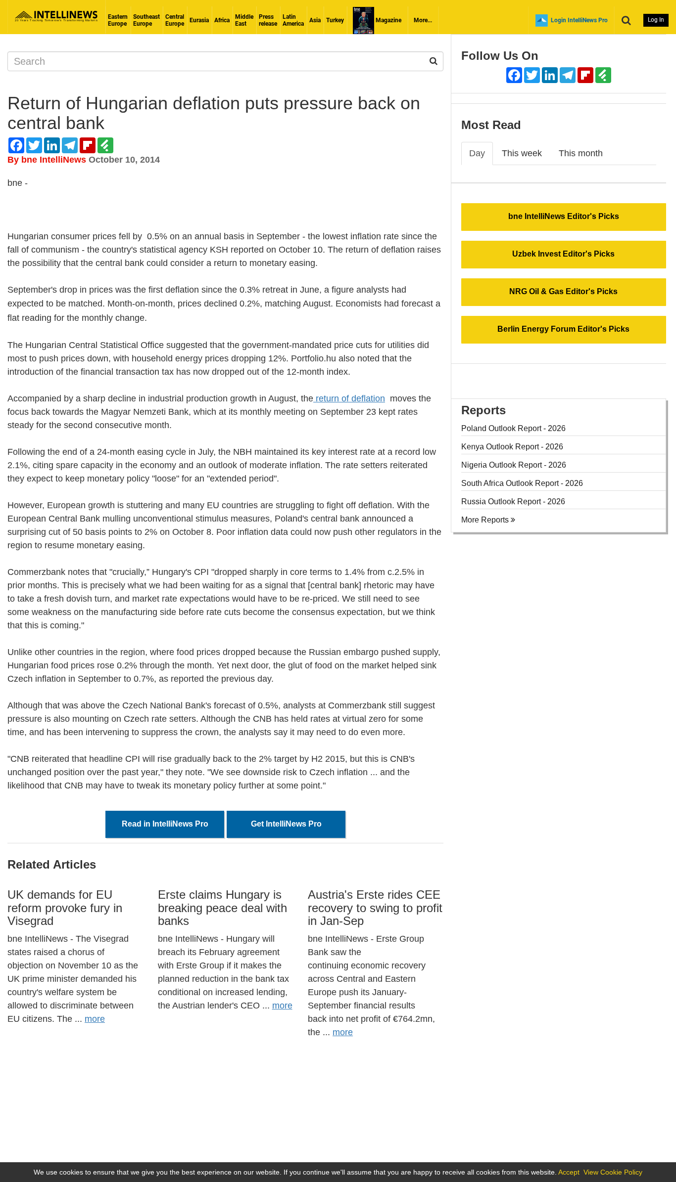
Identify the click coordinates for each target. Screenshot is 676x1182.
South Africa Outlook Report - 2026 (522, 483)
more (95, 1019)
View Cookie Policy (612, 1172)
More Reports (486, 520)
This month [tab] (581, 153)
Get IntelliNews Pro (286, 824)
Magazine (387, 20)
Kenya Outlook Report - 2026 (512, 446)
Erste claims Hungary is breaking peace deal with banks (222, 907)
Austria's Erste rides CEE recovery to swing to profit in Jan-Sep (375, 907)
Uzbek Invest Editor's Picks (563, 254)
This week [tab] (522, 153)
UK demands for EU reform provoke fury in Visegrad (64, 907)
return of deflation (349, 398)
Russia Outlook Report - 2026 (513, 501)
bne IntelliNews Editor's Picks (563, 216)
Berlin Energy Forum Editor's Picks (563, 329)
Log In (656, 19)
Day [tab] (477, 153)
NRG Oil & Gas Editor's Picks (563, 291)
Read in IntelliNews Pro (165, 824)
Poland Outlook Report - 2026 (513, 428)
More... (423, 20)
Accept (568, 1172)
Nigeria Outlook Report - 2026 (513, 465)
